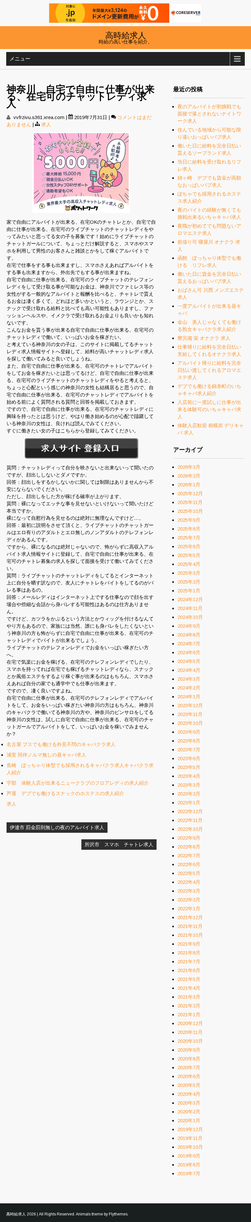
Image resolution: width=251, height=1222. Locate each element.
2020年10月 (190, 1041)
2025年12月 (190, 493)
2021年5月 (188, 979)
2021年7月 (188, 961)
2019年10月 (190, 1147)
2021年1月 (188, 1014)
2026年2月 (188, 476)
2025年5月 (188, 555)
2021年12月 (190, 917)
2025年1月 (188, 590)
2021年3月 (188, 997)
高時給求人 (125, 34)
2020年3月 (188, 1103)
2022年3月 (188, 891)
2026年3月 (188, 467)
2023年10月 (190, 723)
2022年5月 (188, 873)
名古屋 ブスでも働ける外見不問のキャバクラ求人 (61, 744)
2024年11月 (190, 608)
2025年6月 (188, 546)
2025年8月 (188, 529)
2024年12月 (190, 599)
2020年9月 (188, 1050)
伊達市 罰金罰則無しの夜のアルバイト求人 (57, 827)
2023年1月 (188, 802)
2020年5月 (188, 1085)
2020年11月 (190, 1032)
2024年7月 (188, 643)
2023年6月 (188, 758)
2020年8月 (188, 1058)
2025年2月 (188, 582)
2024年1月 (188, 696)
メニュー (19, 58)
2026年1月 (188, 484)
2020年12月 (190, 1023)
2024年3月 (188, 679)
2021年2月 (188, 1005)
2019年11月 (190, 1138)
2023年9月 (188, 732)
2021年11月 (190, 926)
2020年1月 (188, 1120)
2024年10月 (190, 617)
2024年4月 (188, 670)
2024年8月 (188, 634)
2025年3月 (188, 573)
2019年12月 (190, 1129)
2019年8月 (188, 1164)
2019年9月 (188, 1156)
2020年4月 (188, 1094)
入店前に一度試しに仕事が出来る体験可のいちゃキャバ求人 (209, 409)
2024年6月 (188, 652)
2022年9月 (188, 838)
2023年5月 (188, 767)
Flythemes (118, 1214)
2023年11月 (190, 714)
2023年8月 (188, 740)
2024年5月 (188, 661)
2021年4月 (188, 988)
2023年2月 (188, 793)
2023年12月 (190, 705)
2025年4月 (188, 564)
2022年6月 (188, 864)
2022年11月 (190, 820)
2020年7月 (188, 1067)
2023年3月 (188, 785)
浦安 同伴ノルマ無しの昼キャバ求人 (46, 755)
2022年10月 (190, 829)
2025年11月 (190, 502)
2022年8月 (188, 846)
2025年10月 (190, 511)
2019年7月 (188, 1173)
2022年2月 (188, 899)
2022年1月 (188, 908)
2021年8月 (188, 952)
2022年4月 (188, 882)
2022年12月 (190, 811)
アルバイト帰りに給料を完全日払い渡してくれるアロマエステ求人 (209, 370)
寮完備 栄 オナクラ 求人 (203, 338)
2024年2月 (188, 687)
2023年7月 (188, 749)
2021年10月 (190, 935)
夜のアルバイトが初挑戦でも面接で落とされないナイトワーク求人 (209, 114)
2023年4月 (188, 776)
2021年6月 (188, 970)
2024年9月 (188, 626)
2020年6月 (188, 1076)
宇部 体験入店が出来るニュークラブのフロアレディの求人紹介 (78, 783)
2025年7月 (188, 537)
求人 (46, 124)
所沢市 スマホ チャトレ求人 (119, 844)
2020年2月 (188, 1111)
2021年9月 (188, 944)
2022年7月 (188, 855)
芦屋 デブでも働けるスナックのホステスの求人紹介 (65, 793)
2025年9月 (188, 520)
